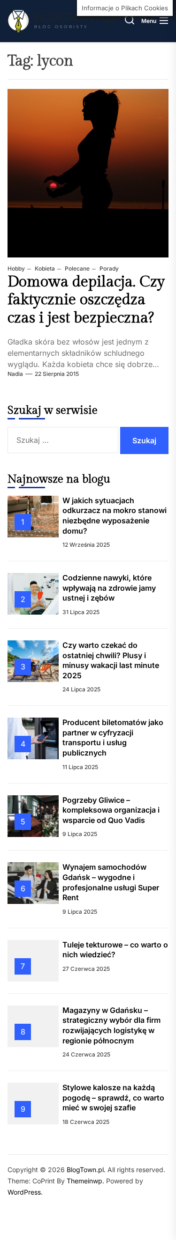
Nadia (15, 373)
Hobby (16, 268)
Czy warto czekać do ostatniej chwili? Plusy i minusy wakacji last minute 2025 (110, 660)
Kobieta (44, 268)
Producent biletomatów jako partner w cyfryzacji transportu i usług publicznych (112, 737)
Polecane (76, 268)
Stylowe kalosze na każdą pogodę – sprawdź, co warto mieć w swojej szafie (113, 1097)
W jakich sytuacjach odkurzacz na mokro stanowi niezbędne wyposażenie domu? (114, 516)
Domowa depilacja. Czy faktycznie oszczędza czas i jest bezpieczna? (86, 300)
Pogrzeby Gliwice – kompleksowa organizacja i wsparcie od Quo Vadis (111, 810)
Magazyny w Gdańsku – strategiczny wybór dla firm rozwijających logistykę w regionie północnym (111, 1025)
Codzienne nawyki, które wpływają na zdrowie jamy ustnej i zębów (109, 587)
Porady (108, 268)
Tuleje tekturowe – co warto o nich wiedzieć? (115, 950)
